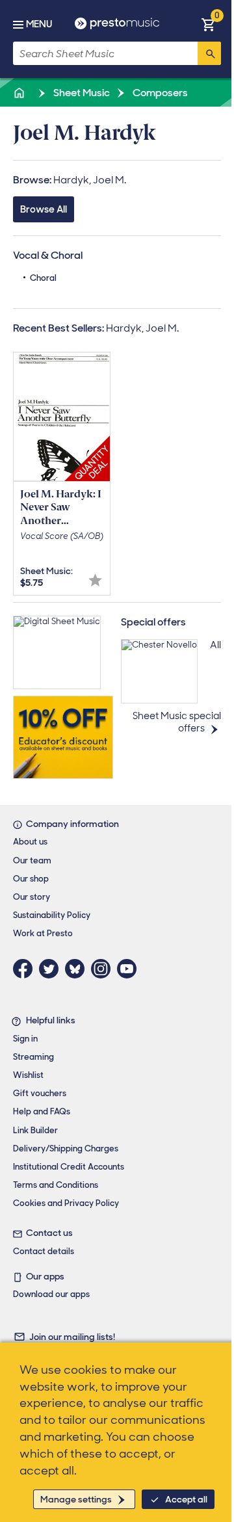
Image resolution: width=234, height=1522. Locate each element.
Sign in (25, 1038)
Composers (159, 92)
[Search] (209, 53)
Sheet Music (80, 92)
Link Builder (35, 1130)
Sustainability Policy (51, 915)
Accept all (186, 1499)
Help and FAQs (41, 1111)
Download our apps (51, 1294)
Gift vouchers (39, 1093)
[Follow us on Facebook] (26, 968)
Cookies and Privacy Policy (66, 1203)
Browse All (43, 209)
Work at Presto (43, 933)
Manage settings (76, 1499)
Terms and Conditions (55, 1184)
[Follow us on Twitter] (52, 968)
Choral (43, 277)
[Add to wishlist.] (95, 580)
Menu (39, 24)
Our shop (31, 878)
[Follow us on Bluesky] (78, 968)
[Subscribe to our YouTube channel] (130, 968)
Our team (32, 860)
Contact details (43, 1251)
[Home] (20, 92)
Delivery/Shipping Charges (65, 1148)
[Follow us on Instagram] (104, 968)
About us (30, 841)
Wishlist (28, 1075)
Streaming (33, 1056)
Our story (31, 896)
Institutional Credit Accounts (68, 1166)
